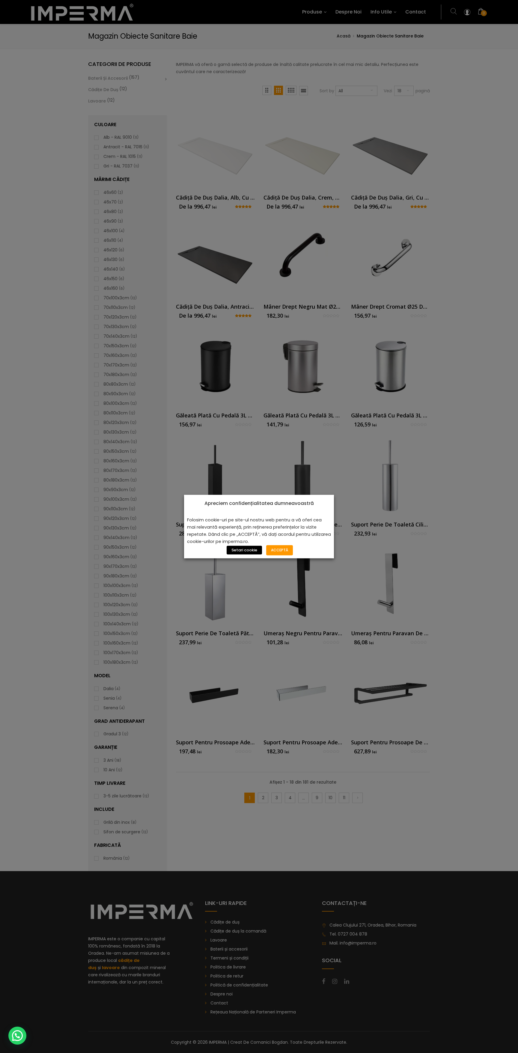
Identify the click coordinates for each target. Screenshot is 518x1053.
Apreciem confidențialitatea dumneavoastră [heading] (259, 503)
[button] (17, 1036)
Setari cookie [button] (244, 550)
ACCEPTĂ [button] (279, 550)
